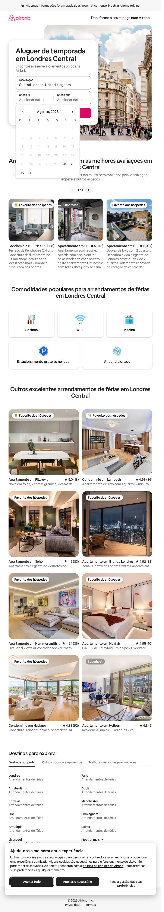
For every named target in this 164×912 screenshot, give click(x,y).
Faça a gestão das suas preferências (126, 883)
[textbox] (34, 99)
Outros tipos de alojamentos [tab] (62, 762)
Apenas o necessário (77, 882)
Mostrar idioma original (124, 5)
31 (30, 173)
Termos (90, 905)
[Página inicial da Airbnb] (19, 18)
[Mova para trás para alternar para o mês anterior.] (23, 112)
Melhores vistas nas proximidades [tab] (112, 762)
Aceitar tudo (32, 882)
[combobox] (53, 84)
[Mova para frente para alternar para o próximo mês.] (72, 112)
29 (72, 164)
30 (22, 173)
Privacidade (73, 905)
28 (64, 164)
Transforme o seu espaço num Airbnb (120, 18)
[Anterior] (72, 190)
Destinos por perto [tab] (22, 762)
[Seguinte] (88, 190)
